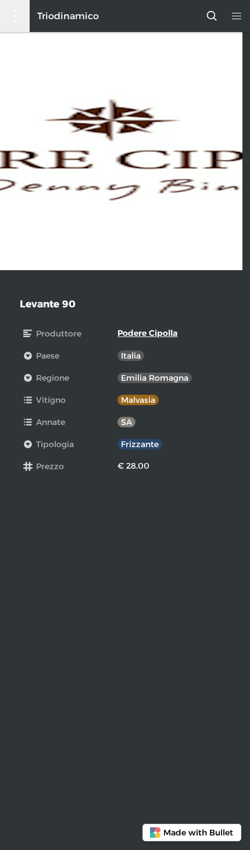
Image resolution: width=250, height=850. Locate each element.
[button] (236, 16)
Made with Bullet (198, 832)
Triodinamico (68, 16)
